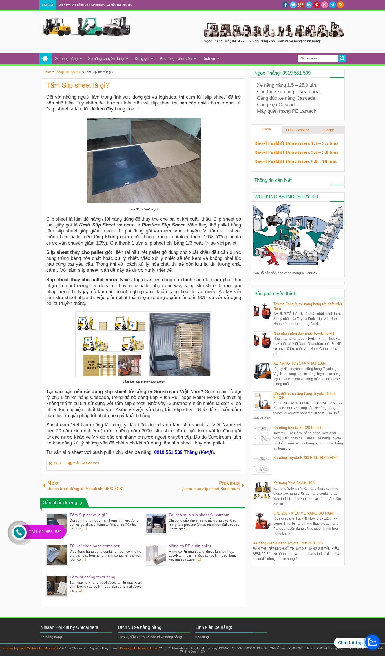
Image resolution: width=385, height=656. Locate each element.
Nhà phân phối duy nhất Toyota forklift (304, 333)
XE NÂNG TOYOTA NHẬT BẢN (299, 363)
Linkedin (309, 4)
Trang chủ (45, 58)
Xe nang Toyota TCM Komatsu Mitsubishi (29, 648)
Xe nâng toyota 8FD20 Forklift (297, 428)
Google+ (301, 4)
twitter (293, 4)
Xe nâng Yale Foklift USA (294, 483)
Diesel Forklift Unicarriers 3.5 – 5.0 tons (296, 152)
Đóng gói (142, 58)
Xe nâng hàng (66, 58)
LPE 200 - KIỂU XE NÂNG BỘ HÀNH (304, 513)
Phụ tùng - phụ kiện (176, 58)
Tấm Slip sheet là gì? (77, 85)
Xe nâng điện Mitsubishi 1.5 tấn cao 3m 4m (102, 4)
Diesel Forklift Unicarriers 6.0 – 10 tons (295, 161)
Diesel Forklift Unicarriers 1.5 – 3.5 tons (296, 143)
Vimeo (332, 4)
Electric (329, 130)
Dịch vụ (209, 58)
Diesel (267, 129)
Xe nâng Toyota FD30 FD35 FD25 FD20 (305, 458)
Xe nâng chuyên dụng (106, 58)
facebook (285, 4)
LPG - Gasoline (297, 130)
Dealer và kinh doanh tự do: (139, 648)
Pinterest (316, 4)
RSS (340, 4)
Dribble (324, 4)
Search (342, 58)
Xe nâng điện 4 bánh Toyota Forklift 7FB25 (288, 543)
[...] (84, 528)
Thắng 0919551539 (86, 463)
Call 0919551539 (45, 531)
